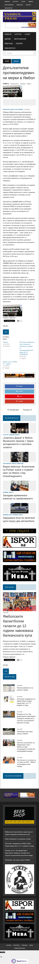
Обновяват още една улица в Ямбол (17, 860)
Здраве (30, 1)
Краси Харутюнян (16, 109)
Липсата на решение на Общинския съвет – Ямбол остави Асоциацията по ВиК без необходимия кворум (26, 747)
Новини (7, 1)
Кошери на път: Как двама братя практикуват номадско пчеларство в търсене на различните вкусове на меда (26, 718)
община (23, 84)
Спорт (23, 1)
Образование (9, 5)
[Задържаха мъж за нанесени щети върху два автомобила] (19, 512)
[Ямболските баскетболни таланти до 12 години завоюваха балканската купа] (19, 610)
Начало (8, 945)
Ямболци (20, 5)
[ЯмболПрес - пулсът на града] (19, 17)
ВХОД (31, 945)
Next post (26, 410)
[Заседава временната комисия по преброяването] (19, 489)
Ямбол (29, 84)
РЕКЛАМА (24, 945)
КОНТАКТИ (16, 945)
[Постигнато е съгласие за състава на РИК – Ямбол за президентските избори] (9, 762)
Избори (28, 5)
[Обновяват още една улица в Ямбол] (9, 734)
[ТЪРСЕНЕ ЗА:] (20, 53)
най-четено (9, 587)
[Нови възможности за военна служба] (9, 690)
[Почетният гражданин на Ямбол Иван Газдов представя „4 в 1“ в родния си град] (9, 701)
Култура (15, 1)
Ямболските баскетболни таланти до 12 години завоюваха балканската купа (18, 625)
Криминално (7, 515)
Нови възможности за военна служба (18, 839)
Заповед (5, 342)
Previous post (14, 410)
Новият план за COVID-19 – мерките (10, 363)
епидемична (14, 84)
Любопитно (8, 8)
